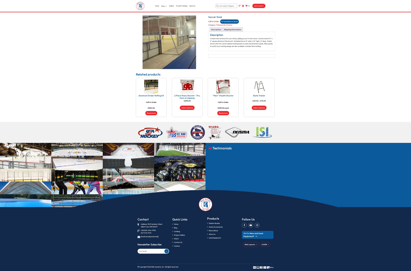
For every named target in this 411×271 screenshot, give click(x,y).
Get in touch (258, 6)
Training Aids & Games (224, 25)
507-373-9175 (146, 233)
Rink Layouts (250, 244)
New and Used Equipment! (253, 234)
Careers (177, 246)
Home (157, 6)
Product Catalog (181, 6)
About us (192, 6)
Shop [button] (163, 6)
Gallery (171, 6)
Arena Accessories (216, 227)
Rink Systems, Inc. (157, 267)
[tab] (216, 29)
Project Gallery (179, 235)
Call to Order (213, 21)
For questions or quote (229, 21)
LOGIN (264, 244)
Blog (175, 228)
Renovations (213, 230)
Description (216, 29)
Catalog (177, 231)
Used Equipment (215, 238)
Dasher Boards (214, 223)
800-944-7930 (150, 230)
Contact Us (178, 242)
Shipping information (232, 29)
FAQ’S (176, 239)
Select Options (187, 108)
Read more (151, 113)
